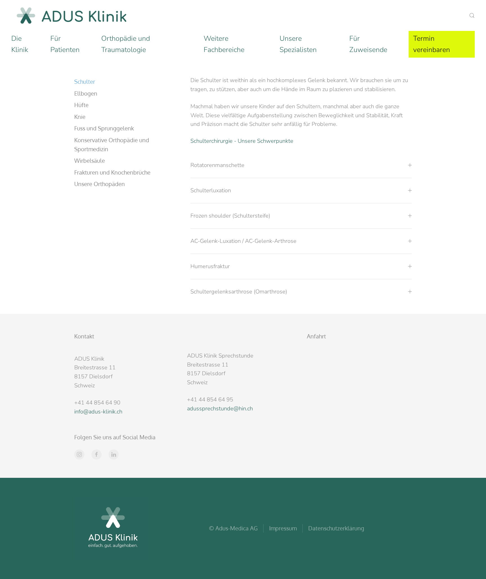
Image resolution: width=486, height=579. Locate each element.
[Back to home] (71, 15)
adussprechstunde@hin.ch (220, 408)
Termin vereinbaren (431, 44)
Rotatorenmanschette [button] (217, 165)
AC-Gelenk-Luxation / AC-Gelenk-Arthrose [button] (243, 241)
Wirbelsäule (89, 160)
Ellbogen (85, 93)
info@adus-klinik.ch (98, 411)
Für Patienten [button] (65, 44)
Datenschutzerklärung (336, 528)
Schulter (84, 81)
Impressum (283, 528)
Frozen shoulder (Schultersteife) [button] (230, 216)
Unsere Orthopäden (99, 183)
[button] (472, 15)
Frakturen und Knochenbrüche (112, 172)
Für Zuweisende (368, 44)
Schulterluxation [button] (210, 190)
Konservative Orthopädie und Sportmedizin (111, 144)
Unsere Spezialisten (298, 44)
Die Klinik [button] (19, 44)
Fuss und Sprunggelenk (104, 128)
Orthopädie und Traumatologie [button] (125, 44)
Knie (80, 116)
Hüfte (81, 104)
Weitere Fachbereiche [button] (224, 44)
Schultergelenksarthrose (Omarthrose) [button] (238, 291)
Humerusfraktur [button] (210, 266)
